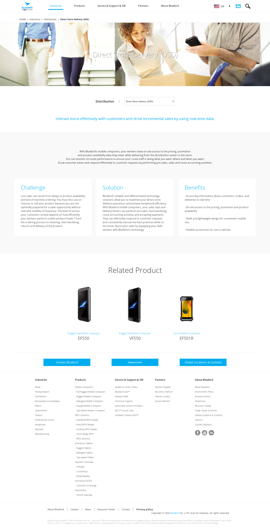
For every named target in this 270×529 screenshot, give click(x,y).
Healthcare (40, 424)
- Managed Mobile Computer (89, 401)
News (88, 509)
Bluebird (174, 512)
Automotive (80, 490)
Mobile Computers (84, 387)
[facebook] (197, 432)
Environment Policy (204, 391)
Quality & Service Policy (126, 387)
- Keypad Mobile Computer (88, 405)
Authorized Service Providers (129, 405)
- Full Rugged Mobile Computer (90, 391)
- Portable (80, 466)
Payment (39, 429)
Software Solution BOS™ (127, 415)
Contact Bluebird (203, 424)
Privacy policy (144, 509)
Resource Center (106, 509)
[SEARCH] (248, 6)
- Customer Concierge (86, 485)
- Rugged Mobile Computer (88, 396)
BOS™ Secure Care (124, 410)
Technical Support (123, 401)
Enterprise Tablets (84, 443)
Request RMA (121, 396)
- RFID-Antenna (82, 438)
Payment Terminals (84, 462)
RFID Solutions (82, 415)
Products (80, 379)
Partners (160, 379)
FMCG (38, 405)
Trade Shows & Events (206, 410)
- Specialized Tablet (84, 457)
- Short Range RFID (84, 433)
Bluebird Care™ (122, 391)
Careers (199, 419)
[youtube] (204, 432)
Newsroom (200, 401)
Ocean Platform (162, 401)
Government (41, 410)
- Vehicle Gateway (83, 494)
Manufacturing (42, 433)
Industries (35, 19)
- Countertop (81, 471)
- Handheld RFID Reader (86, 419)
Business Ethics (202, 396)
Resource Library (203, 405)
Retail (37, 387)
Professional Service (45, 419)
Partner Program (163, 387)
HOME (22, 19)
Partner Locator (162, 396)
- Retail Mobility (82, 476)
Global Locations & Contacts (209, 415)
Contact (126, 509)
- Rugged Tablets (83, 447)
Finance (38, 415)
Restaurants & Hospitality (47, 401)
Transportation (42, 391)
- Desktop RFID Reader (86, 429)
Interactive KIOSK (83, 480)
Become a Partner (164, 391)
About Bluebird (204, 379)
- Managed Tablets (84, 452)
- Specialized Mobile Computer (90, 410)
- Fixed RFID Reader (84, 424)
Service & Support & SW (129, 379)
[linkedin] (211, 432)
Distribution (50, 19)
